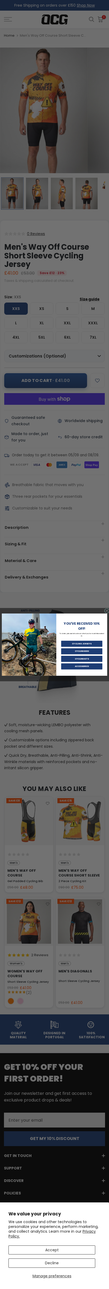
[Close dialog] (107, 611)
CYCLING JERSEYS (82, 643)
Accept (52, 1250)
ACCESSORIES (82, 666)
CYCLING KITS (82, 658)
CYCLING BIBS (82, 651)
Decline (52, 1263)
